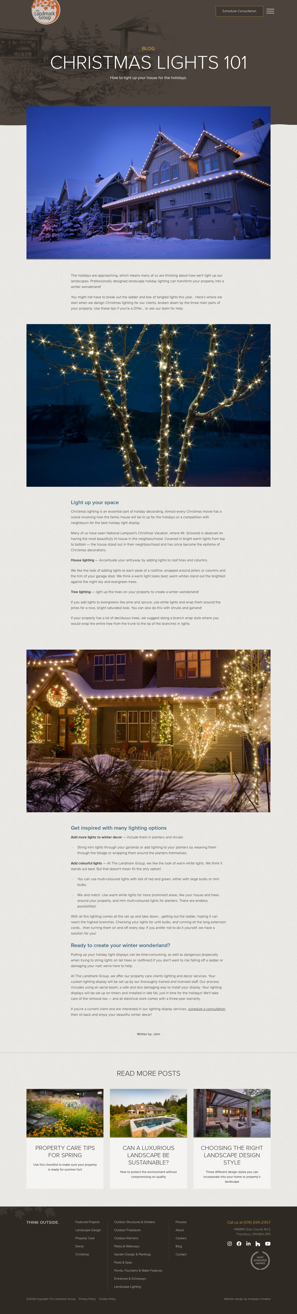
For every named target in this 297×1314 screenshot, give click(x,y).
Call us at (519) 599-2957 (249, 1222)
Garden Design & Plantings (132, 1254)
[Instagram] (229, 1243)
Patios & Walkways (126, 1246)
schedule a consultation (206, 1009)
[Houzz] (257, 1243)
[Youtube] (268, 1243)
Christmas (82, 1254)
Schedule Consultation (239, 11)
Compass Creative (259, 1298)
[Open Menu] (270, 10)
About (180, 1230)
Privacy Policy (87, 1298)
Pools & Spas (123, 1262)
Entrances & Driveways (130, 1278)
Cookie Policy (107, 1298)
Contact (181, 1254)
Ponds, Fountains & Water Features (138, 1270)
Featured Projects (87, 1222)
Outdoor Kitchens (126, 1238)
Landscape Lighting (127, 1286)
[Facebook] (239, 1243)
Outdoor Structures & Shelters (134, 1222)
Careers (181, 1238)
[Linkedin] (248, 1243)
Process (181, 1222)
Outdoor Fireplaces (127, 1230)
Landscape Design (88, 1230)
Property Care (85, 1238)
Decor (79, 1246)
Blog (179, 1246)
